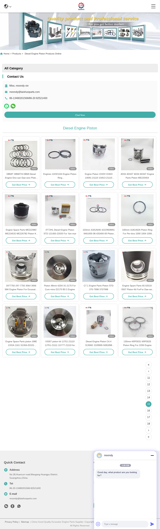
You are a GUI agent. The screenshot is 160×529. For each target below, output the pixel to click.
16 (148, 410)
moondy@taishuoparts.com (24, 92)
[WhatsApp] (6, 106)
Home (7, 53)
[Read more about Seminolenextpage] (148, 365)
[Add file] (98, 524)
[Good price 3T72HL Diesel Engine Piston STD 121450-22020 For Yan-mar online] (60, 210)
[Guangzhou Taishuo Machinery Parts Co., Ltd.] (81, 6)
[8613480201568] (19, 507)
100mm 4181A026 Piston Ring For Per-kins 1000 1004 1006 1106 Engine (137, 234)
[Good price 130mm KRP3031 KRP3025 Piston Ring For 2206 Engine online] (137, 322)
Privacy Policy (11, 522)
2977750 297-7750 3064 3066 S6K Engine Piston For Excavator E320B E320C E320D (21, 289)
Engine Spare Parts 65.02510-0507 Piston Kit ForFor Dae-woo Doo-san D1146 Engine (137, 289)
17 (148, 417)
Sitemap (25, 522)
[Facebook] (12, 507)
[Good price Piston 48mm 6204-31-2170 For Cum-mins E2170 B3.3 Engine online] (60, 266)
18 (148, 423)
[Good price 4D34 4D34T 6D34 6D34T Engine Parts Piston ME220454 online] (137, 154)
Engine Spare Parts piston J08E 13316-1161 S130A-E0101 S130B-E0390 (21, 345)
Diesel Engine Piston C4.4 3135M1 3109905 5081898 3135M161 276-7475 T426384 (98, 345)
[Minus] (152, 455)
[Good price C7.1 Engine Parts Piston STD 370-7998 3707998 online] (98, 266)
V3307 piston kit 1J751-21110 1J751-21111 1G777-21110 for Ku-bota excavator (60, 345)
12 (148, 384)
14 (148, 397)
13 (148, 391)
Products (16, 53)
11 (148, 378)
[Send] (152, 524)
